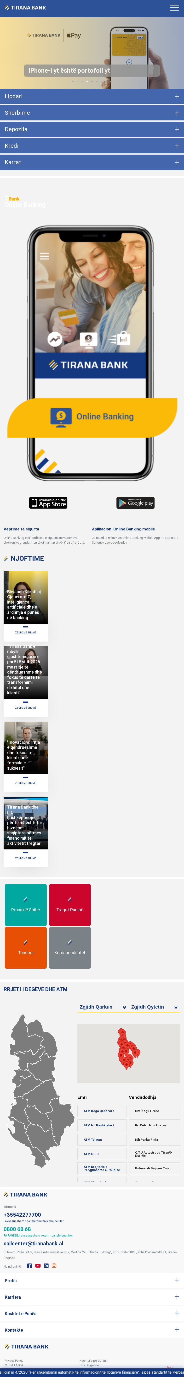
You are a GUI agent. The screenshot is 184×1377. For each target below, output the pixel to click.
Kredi (11, 145)
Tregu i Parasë (69, 909)
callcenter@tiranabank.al (33, 1244)
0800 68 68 (17, 1229)
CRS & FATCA (14, 1365)
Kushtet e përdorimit (94, 1360)
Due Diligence (89, 1365)
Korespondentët (69, 952)
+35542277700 (22, 1215)
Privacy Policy (14, 1360)
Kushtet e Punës (20, 1313)
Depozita (16, 129)
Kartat (13, 162)
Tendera (26, 952)
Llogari (14, 96)
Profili (11, 1280)
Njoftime (27, 558)
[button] (73, 81)
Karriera (13, 1297)
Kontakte (14, 1330)
